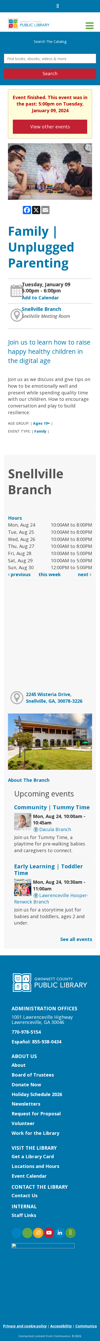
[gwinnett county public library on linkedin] (60, 1233)
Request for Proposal (36, 1113)
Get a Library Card (33, 1156)
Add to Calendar (40, 297)
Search (50, 73)
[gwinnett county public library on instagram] (38, 1233)
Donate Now (26, 1084)
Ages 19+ (41, 423)
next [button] (84, 574)
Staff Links (24, 1215)
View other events (50, 126)
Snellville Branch (41, 309)
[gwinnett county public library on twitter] (27, 1233)
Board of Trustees (33, 1075)
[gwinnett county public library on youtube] (49, 1233)
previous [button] (20, 574)
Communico (86, 1326)
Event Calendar (29, 1176)
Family (40, 431)
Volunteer (23, 1123)
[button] (90, 25)
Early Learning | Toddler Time (48, 869)
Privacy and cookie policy (25, 1326)
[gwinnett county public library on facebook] (17, 1233)
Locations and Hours (35, 1166)
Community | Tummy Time (52, 807)
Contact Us (24, 1195)
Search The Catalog (50, 41)
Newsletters (26, 1104)
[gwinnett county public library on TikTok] (70, 1233)
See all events (76, 939)
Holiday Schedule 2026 (37, 1094)
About (19, 1065)
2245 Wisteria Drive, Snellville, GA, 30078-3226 (54, 697)
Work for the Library (35, 1133)
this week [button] (49, 574)
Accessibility (61, 1326)
